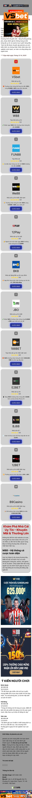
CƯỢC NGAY (16, 92)
